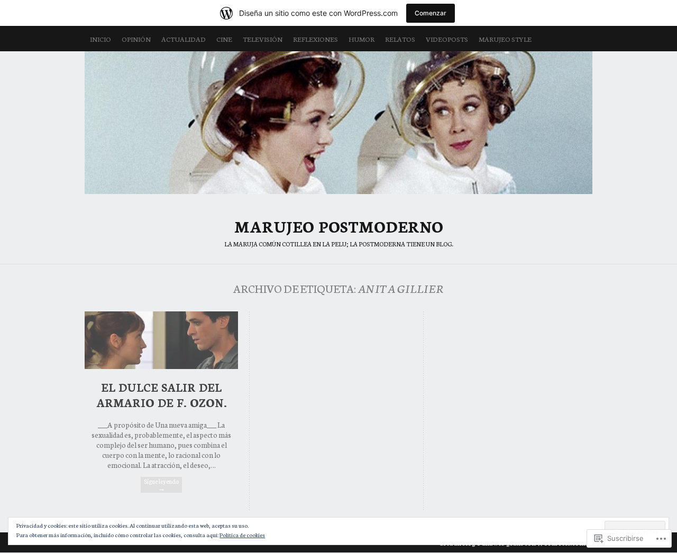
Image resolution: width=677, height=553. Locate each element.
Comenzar (430, 13)
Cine (224, 38)
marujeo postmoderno (338, 122)
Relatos (400, 38)
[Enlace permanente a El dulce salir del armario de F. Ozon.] (161, 366)
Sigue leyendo (161, 484)
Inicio (100, 38)
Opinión (136, 38)
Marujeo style (505, 38)
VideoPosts (447, 38)
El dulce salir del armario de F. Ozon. (161, 394)
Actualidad (183, 38)
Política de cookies (242, 535)
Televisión (262, 38)
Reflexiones (315, 38)
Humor (361, 38)
